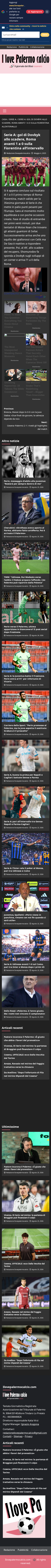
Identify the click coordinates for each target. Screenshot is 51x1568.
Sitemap (18, 1436)
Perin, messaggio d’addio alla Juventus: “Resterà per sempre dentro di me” (25, 482)
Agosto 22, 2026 (37, 781)
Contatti (7, 1436)
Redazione (12, 47)
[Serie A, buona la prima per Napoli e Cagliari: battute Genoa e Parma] (25, 755)
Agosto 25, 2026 (37, 487)
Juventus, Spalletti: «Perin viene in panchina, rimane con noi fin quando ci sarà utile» (25, 917)
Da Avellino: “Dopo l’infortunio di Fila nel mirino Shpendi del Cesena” (24, 1074)
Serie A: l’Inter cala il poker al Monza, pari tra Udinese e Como (23, 869)
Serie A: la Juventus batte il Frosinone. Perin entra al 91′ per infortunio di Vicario (24, 678)
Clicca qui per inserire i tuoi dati (13, 40)
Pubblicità (23, 47)
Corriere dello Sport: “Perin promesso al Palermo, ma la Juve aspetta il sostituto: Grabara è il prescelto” (25, 728)
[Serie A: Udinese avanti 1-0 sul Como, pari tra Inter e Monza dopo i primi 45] (25, 945)
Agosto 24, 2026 (37, 586)
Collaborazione (37, 47)
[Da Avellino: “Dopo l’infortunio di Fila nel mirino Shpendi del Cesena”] (25, 1341)
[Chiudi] (6, 11)
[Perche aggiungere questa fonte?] (47, 12)
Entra (44, 35)
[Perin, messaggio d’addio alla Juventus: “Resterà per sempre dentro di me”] (25, 462)
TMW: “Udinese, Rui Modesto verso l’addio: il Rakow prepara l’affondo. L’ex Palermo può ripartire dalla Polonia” (24, 580)
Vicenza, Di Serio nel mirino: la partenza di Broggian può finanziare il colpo (25, 1047)
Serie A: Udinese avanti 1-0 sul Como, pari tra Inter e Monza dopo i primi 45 (24, 965)
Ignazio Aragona (30, 1424)
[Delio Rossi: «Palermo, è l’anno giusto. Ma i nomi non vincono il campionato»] (25, 991)
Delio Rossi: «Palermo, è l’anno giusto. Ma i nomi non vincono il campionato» (24, 1012)
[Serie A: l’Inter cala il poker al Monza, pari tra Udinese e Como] (25, 849)
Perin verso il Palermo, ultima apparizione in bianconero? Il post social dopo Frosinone (25, 629)
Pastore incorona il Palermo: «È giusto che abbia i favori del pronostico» (24, 1038)
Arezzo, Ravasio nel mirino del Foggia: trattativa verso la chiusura (24, 1065)
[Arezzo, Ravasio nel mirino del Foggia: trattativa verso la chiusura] (25, 1293)
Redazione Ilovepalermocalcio (18, 153)
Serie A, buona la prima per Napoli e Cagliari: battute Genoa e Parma (23, 776)
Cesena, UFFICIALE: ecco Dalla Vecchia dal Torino (24, 1056)
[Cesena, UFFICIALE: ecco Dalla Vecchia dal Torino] (25, 1244)
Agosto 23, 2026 (37, 685)
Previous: (24, 413)
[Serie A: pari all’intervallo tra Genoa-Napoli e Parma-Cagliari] (25, 802)
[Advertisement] (25, 90)
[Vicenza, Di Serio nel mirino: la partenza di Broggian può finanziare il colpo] (25, 1196)
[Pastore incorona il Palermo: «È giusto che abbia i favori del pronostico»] (25, 1147)
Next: (27, 425)
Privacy (28, 1436)
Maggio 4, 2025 (40, 153)
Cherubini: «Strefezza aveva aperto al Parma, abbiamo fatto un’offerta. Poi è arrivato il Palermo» (24, 530)
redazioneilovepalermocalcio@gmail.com (25, 1432)
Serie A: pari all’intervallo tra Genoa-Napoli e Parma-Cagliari (23, 823)
